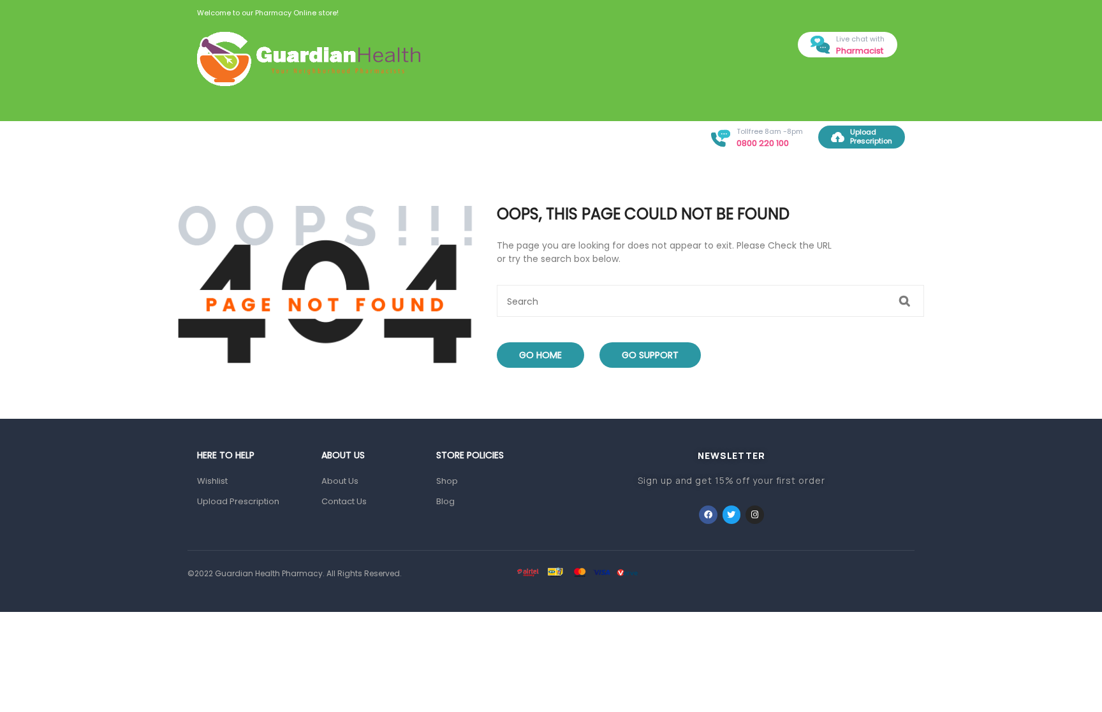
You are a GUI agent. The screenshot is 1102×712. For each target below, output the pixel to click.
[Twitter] (732, 514)
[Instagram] (755, 514)
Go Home (540, 355)
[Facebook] (708, 514)
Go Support (650, 355)
